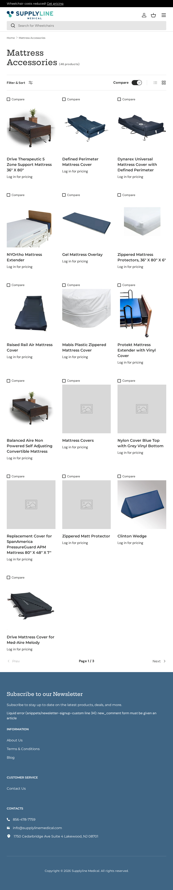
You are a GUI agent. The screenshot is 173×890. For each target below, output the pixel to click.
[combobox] (86, 25)
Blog (11, 757)
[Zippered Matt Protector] (86, 504)
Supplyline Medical (85, 871)
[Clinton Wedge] (142, 504)
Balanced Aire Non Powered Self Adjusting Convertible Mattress (29, 446)
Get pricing (55, 3)
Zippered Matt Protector (86, 535)
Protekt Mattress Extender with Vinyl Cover (137, 350)
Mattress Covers (78, 440)
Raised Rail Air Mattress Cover (30, 347)
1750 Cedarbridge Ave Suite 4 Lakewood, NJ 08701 (56, 836)
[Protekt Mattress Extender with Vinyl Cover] (142, 313)
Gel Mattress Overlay (82, 254)
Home (11, 37)
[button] (153, 15)
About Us (15, 740)
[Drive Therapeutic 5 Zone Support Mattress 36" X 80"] (31, 127)
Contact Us (16, 788)
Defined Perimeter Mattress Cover (80, 161)
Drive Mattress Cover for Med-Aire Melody (30, 639)
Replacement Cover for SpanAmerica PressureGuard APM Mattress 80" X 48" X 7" (29, 544)
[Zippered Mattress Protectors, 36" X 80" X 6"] (142, 223)
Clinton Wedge (132, 535)
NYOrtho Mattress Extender (24, 257)
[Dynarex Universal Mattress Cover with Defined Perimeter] (142, 127)
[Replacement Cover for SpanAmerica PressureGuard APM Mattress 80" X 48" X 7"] (31, 504)
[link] (33, 661)
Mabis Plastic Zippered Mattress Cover (84, 347)
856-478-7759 (24, 819)
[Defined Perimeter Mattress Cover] (86, 127)
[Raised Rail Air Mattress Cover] (31, 313)
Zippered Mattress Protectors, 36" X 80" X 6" (142, 257)
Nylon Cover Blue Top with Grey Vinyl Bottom (141, 443)
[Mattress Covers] (86, 409)
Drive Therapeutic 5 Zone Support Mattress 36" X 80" (29, 164)
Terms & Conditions (23, 748)
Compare (121, 82)
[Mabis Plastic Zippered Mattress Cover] (86, 313)
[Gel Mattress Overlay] (86, 223)
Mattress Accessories (32, 37)
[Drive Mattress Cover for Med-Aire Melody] (31, 605)
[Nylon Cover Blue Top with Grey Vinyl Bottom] (142, 409)
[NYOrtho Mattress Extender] (31, 223)
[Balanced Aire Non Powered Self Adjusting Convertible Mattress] (31, 409)
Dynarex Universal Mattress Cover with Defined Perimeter (137, 164)
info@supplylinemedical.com (37, 828)
